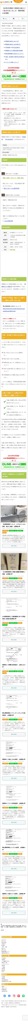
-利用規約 (3, 978)
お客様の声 (5, 530)
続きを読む (14, 545)
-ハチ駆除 (3, 967)
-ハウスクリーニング (5, 964)
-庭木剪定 (3, 970)
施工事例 (3, 945)
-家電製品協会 (4, 989)
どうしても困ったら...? (11, 62)
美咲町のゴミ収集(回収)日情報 (14, 50)
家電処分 (20, 530)
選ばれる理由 (4, 942)
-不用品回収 (4, 958)
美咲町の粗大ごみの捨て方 (13, 44)
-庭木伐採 (3, 968)
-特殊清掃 (3, 965)
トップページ (4, 939)
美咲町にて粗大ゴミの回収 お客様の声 (13, 893)
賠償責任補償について (5, 951)
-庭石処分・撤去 (4, 962)
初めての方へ (4, 940)
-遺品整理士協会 (4, 991)
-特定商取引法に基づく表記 (6, 981)
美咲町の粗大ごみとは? (12, 41)
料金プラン (3, 948)
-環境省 (3, 986)
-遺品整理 (3, 959)
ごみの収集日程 (8, 221)
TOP (13, 926)
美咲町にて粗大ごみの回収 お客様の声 (13, 759)
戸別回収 (7, 47)
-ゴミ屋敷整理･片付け (5, 961)
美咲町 (4, 532)
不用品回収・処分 (13, 530)
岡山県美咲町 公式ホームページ (14, 53)
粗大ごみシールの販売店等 (11, 188)
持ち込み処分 (16, 47)
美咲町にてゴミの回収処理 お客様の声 (13, 803)
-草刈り (3, 971)
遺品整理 (5, 624)
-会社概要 (3, 976)
